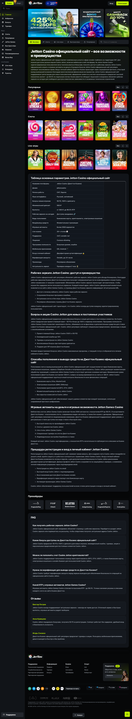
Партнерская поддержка (36, 675)
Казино (9, 3)
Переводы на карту (72, 688)
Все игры (36, 42)
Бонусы (49, 672)
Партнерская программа (35, 672)
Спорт (19, 3)
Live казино (69, 670)
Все (118, 87)
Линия (86, 670)
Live (85, 667)
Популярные (91, 42)
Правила (49, 667)
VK (91, 687)
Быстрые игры (75, 42)
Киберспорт (88, 672)
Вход (111, 3)
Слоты (47, 42)
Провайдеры (70, 672)
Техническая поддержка (36, 667)
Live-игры (60, 42)
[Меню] (2, 3)
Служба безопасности (35, 670)
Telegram (101, 687)
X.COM (112, 687)
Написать (110, 675)
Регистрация (122, 3)
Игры (67, 667)
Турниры (49, 670)
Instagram (124, 687)
